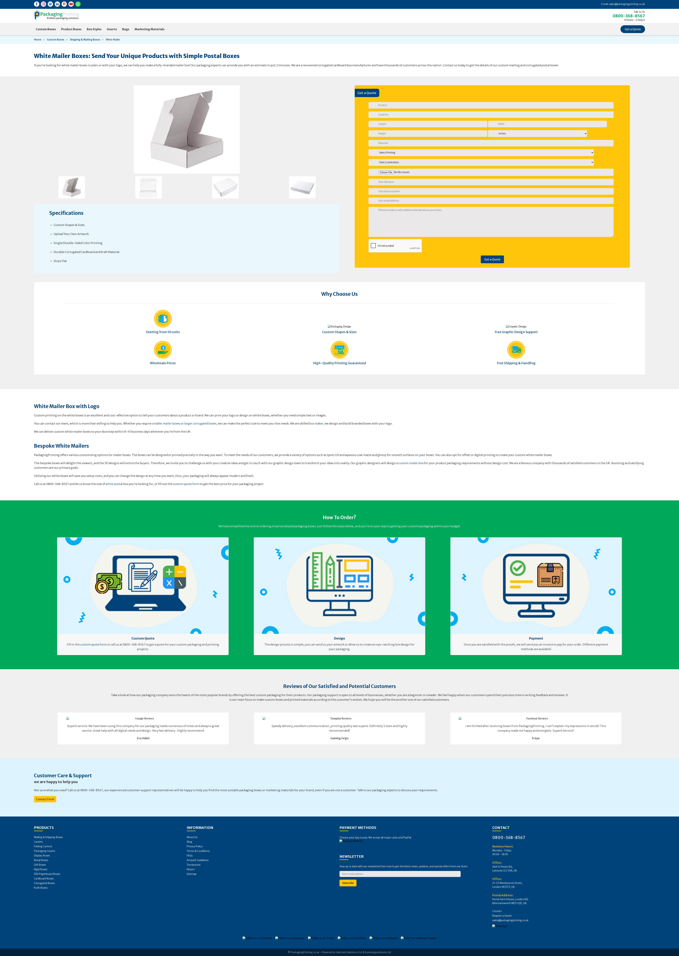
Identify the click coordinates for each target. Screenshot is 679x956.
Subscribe (348, 883)
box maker (316, 423)
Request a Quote (502, 915)
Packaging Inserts (44, 851)
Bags (125, 29)
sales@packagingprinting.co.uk (627, 4)
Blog (189, 841)
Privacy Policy (195, 846)
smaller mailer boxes (166, 423)
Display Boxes (42, 855)
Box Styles (94, 29)
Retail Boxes (41, 860)
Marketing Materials (149, 29)
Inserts (112, 29)
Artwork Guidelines (198, 860)
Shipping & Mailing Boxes (85, 39)
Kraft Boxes (41, 887)
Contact (497, 911)
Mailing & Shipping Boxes (48, 837)
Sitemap (191, 874)
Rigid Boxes (40, 869)
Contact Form (45, 799)
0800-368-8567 (629, 15)
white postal (114, 484)
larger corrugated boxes (200, 423)
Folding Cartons (43, 846)
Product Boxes (71, 29)
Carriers (38, 841)
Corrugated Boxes (44, 883)
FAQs (190, 855)
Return (191, 869)
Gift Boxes (40, 864)
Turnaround (193, 864)
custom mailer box (410, 463)
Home (37, 39)
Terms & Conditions (198, 851)
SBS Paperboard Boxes (47, 874)
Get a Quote (633, 29)
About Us (192, 837)
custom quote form (186, 484)
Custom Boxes (46, 29)
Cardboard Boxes (44, 878)
